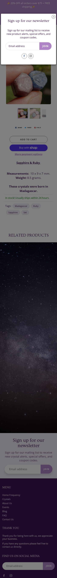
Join (45, 46)
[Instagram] (30, 56)
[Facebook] (24, 56)
